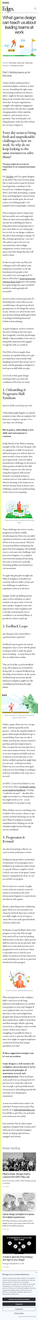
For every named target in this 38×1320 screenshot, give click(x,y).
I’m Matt (9, 176)
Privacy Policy (19, 1313)
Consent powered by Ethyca (26, 1316)
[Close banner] (36, 1272)
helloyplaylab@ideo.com (24, 1109)
